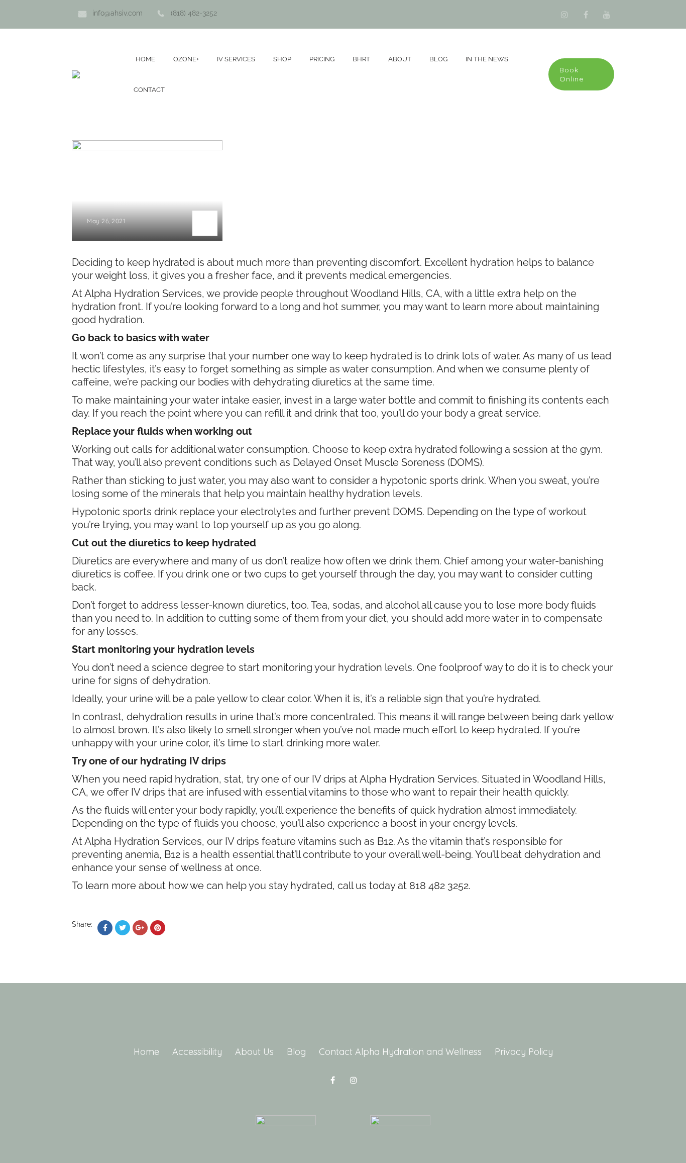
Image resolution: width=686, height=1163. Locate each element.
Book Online (571, 74)
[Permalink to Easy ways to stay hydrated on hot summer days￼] (147, 148)
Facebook (586, 15)
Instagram (564, 15)
